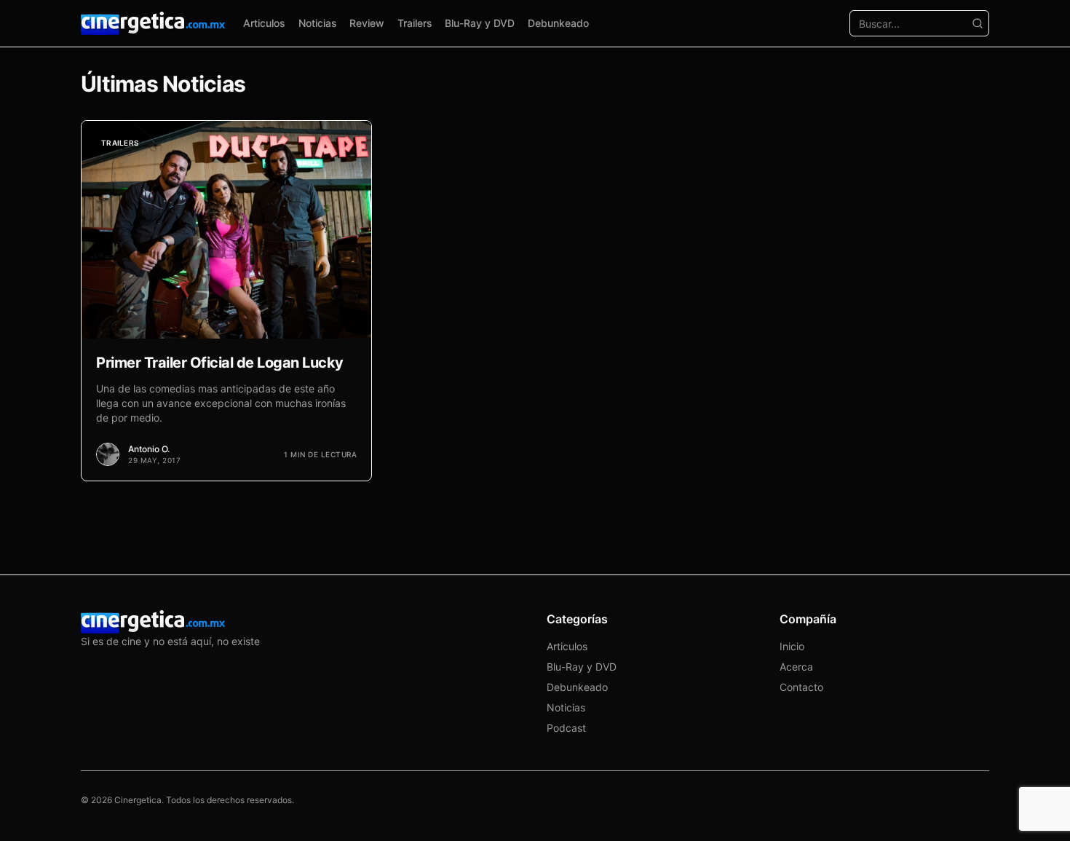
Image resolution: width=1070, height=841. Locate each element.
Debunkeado (558, 23)
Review (366, 23)
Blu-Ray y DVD (480, 23)
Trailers (414, 23)
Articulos (264, 23)
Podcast (566, 728)
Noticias (317, 23)
